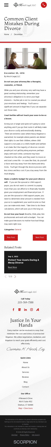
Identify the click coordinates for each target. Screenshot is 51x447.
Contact (25, 386)
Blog (25, 382)
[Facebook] (13, 309)
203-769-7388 (25, 302)
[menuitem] (14, 435)
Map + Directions (25, 408)
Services (25, 372)
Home (25, 362)
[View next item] (15, 276)
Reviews (25, 377)
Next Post (40, 237)
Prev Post (11, 237)
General (18, 229)
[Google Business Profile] (19, 309)
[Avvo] (37, 309)
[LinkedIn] (25, 309)
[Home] (24, 5)
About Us (25, 367)
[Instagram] (31, 309)
